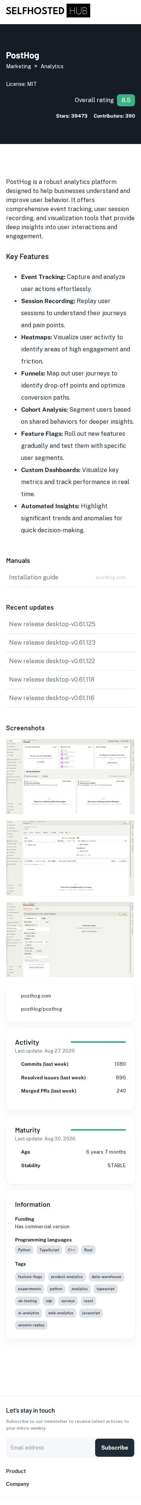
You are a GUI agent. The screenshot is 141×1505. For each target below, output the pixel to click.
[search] (123, 11)
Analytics (52, 66)
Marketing (18, 66)
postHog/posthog (41, 1009)
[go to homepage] (48, 15)
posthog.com (36, 996)
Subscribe (114, 1447)
